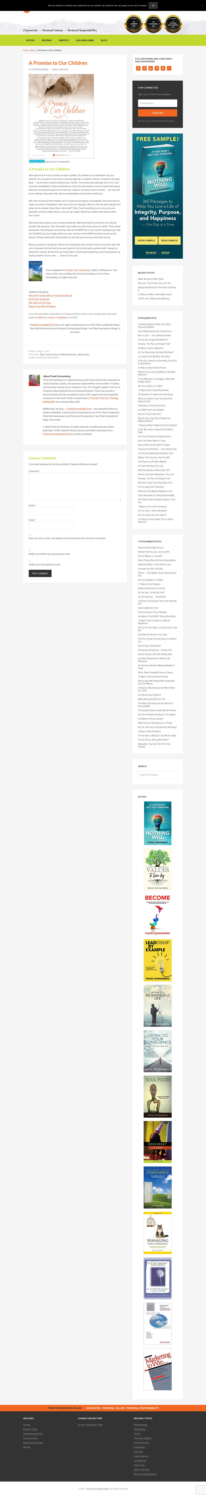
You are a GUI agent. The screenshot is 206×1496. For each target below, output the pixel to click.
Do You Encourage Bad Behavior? (153, 339)
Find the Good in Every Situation (152, 612)
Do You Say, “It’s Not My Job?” (151, 592)
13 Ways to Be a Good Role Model (153, 390)
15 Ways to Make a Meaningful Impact (155, 294)
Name (32, 505)
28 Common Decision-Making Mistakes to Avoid (156, 666)
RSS (40, 317)
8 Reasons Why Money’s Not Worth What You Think (156, 689)
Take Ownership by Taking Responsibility (156, 495)
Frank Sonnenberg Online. (98, 1488)
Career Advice (141, 1456)
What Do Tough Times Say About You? (155, 482)
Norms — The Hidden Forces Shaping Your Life (157, 574)
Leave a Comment (60, 69)
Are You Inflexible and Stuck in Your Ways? (157, 714)
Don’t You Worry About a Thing (152, 440)
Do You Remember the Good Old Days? (156, 352)
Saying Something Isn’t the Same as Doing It (157, 288)
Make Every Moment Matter (42, 306)
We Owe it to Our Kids (40, 302)
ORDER (165, 252)
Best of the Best (141, 1469)
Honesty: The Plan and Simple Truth (154, 343)
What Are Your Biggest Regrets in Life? (155, 491)
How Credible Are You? (148, 607)
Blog (33, 50)
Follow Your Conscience (78, 270)
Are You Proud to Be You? (149, 413)
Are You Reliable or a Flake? (150, 579)
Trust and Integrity (142, 1438)
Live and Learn (30, 1438)
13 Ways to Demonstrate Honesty (153, 676)
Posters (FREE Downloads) (64, 354)
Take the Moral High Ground (150, 547)
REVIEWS (151, 252)
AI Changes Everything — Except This (155, 649)
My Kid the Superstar (39, 299)
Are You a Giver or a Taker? (150, 385)
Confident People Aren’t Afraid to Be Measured (154, 659)
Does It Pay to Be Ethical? (149, 645)
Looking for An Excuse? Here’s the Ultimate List (157, 602)
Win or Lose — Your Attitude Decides (154, 335)
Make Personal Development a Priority (155, 722)
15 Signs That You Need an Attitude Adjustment (154, 622)
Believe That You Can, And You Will (153, 457)
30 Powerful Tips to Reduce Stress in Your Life (156, 501)
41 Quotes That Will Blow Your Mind (154, 356)
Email (32, 520)
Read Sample (169, 240)
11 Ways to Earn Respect (149, 584)
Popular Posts (30, 1429)
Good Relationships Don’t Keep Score (155, 331)
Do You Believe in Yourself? (150, 555)
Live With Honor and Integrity (151, 409)
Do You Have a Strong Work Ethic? (153, 739)
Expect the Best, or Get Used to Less (154, 564)
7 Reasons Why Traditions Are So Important (157, 425)
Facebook (62, 317)
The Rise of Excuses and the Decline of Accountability (155, 704)
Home (25, 50)
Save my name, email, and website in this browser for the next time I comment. (67, 538)
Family (48, 354)
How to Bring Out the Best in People (154, 444)
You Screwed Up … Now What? (152, 596)
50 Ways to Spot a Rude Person (152, 367)
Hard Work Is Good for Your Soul (152, 634)
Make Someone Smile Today (151, 278)
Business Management (145, 1474)
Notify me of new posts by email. (45, 564)
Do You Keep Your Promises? (151, 486)
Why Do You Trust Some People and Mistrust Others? (154, 419)
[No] (202, 5)
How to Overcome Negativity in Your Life (156, 474)
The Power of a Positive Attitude (152, 461)
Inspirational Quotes (33, 1442)
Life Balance (140, 1460)
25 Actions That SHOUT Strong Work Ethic (157, 616)
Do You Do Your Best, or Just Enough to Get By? (157, 629)
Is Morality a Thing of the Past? (152, 405)
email (51, 317)
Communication (142, 1442)
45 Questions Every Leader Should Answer (157, 710)
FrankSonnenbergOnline (42, 324)
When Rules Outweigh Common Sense (155, 672)
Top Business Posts (33, 1433)
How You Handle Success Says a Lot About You (157, 640)
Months (26, 1447)
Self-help (138, 1451)
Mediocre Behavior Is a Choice (151, 588)
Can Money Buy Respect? (149, 694)
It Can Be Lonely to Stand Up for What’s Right (155, 430)
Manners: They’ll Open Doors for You (154, 283)
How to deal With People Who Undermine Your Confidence (156, 682)
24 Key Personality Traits (90, 1424)
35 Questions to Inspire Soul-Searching (155, 394)
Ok (153, 5)
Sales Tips (139, 1465)
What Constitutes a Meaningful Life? (154, 470)
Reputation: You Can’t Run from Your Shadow (154, 745)
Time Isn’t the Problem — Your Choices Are (157, 448)
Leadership (139, 1447)
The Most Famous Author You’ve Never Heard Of (155, 520)
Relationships (83, 354)
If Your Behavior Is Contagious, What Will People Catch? (156, 380)
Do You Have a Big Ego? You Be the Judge (157, 735)
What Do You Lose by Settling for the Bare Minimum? (156, 373)
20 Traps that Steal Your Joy (150, 465)
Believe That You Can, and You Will (153, 551)
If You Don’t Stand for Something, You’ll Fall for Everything (157, 362)
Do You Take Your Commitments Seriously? (157, 727)
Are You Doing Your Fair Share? (152, 514)
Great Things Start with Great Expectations (157, 560)
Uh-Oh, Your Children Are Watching (153, 298)
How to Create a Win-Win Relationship (155, 654)
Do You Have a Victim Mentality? (152, 510)
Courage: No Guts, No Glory (150, 568)
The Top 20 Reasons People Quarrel (154, 436)
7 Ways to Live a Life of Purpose (152, 506)
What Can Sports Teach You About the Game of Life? (155, 400)
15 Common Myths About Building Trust (155, 453)
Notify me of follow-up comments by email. (49, 553)
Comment (34, 471)
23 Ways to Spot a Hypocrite (150, 348)
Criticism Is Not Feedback (149, 731)
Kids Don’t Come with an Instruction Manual (50, 295)
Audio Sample (146, 240)
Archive (27, 1424)
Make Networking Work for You (152, 699)
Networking (139, 1429)
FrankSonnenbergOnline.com (57, 434)
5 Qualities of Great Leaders (150, 718)
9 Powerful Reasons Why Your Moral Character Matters (154, 325)
